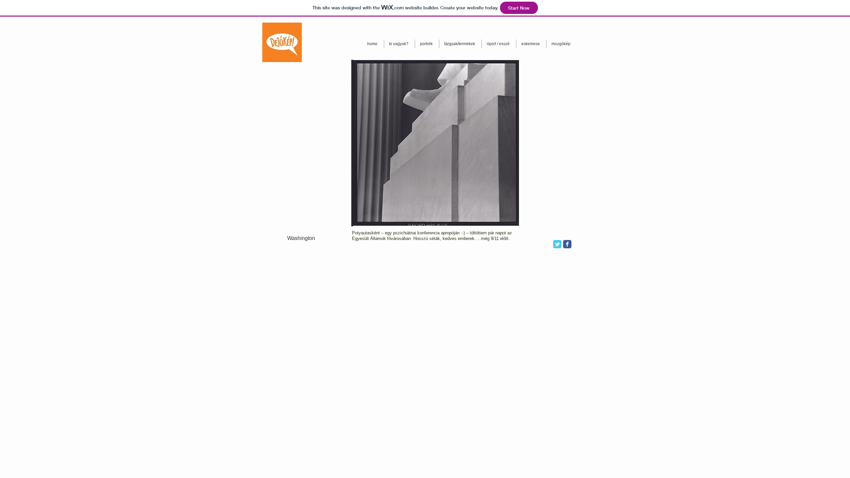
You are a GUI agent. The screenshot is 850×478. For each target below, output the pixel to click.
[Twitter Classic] (557, 244)
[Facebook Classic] (567, 244)
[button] (435, 143)
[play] (502, 220)
